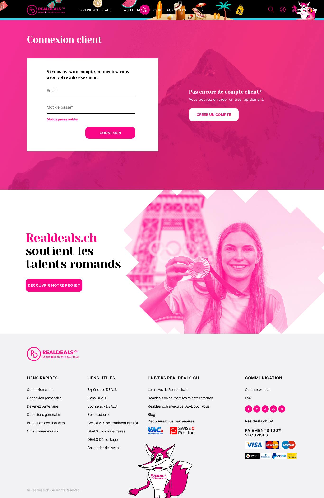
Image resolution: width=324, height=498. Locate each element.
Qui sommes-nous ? (43, 431)
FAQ (248, 398)
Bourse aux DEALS (102, 406)
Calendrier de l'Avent (103, 448)
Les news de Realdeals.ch (168, 389)
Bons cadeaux (98, 414)
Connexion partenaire (44, 398)
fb (248, 409)
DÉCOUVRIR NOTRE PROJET (54, 285)
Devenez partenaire (42, 406)
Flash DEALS (97, 398)
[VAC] (155, 430)
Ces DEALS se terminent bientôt (112, 423)
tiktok (265, 409)
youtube (273, 409)
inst (256, 409)
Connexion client (40, 389)
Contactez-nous (257, 389)
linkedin (281, 409)
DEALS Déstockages (103, 439)
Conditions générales (43, 414)
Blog (151, 414)
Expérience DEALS (102, 389)
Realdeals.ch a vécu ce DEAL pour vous (178, 406)
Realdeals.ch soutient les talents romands (180, 398)
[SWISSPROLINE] (182, 430)
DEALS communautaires (106, 431)
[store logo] (46, 10)
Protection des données (46, 423)
